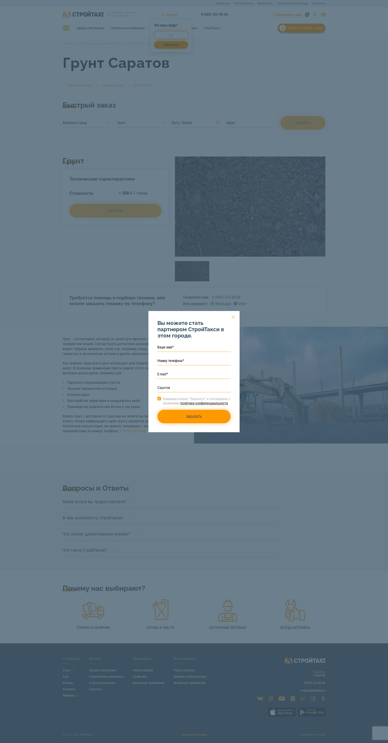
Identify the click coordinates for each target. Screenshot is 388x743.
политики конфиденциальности (204, 403)
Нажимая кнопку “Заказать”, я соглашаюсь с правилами (196, 401)
